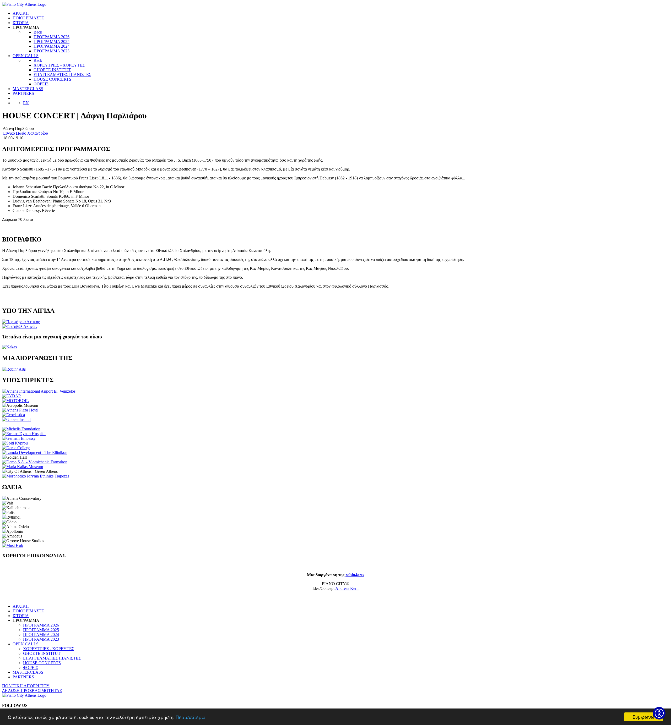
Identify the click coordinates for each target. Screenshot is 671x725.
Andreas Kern (347, 588)
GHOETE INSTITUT (42, 653)
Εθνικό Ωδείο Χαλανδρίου (25, 133)
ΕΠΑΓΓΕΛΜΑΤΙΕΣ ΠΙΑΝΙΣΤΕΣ (52, 658)
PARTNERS (23, 677)
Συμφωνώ (643, 716)
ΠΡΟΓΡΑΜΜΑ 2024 (41, 634)
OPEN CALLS (26, 644)
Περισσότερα (190, 717)
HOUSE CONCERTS (42, 663)
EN (26, 103)
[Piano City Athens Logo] (24, 4)
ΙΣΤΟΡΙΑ (21, 615)
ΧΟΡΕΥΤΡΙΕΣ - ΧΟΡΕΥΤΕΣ (48, 648)
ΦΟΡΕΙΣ (30, 667)
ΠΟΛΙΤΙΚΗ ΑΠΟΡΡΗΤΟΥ (26, 686)
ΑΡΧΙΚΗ (21, 606)
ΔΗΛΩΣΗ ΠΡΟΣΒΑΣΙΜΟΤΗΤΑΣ (32, 690)
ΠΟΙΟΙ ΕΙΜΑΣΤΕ (28, 611)
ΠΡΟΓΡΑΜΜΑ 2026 (41, 625)
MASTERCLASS (28, 672)
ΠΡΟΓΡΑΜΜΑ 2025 (41, 630)
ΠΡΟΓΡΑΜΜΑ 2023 (41, 639)
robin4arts (354, 575)
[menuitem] (21, 13)
